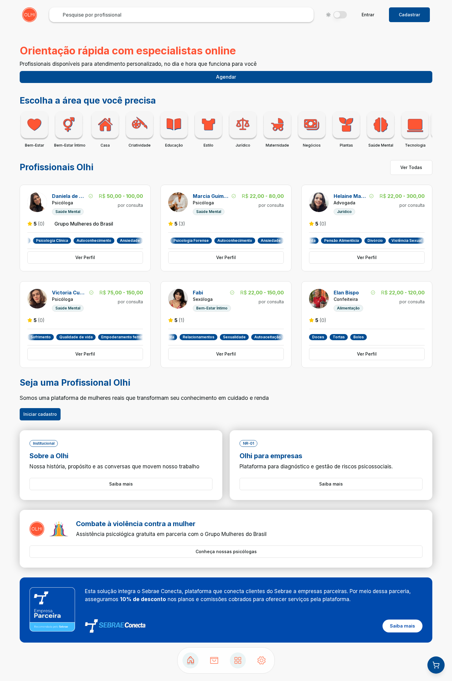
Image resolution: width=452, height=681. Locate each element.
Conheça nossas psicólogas (226, 551)
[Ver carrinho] (436, 665)
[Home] (191, 660)
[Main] (238, 660)
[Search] (214, 660)
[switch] (340, 14)
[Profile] (262, 660)
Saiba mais (121, 483)
